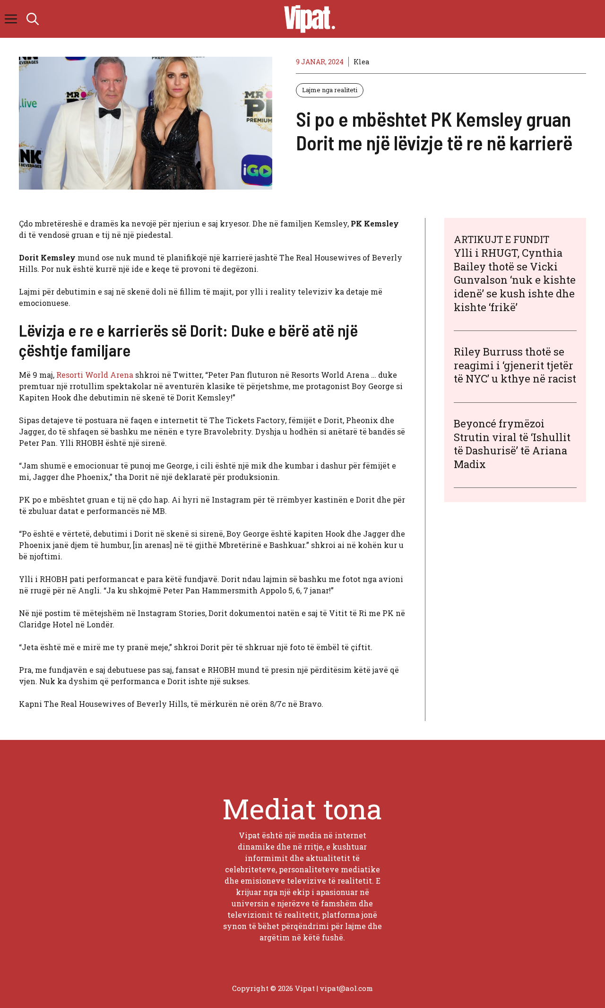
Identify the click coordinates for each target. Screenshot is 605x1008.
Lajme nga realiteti (329, 90)
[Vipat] (307, 19)
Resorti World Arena (94, 375)
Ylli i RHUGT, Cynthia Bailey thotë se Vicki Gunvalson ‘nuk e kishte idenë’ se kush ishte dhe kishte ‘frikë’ (515, 279)
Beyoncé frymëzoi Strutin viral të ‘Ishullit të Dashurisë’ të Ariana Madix (512, 444)
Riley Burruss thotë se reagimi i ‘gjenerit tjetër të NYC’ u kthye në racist (515, 365)
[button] (32, 19)
